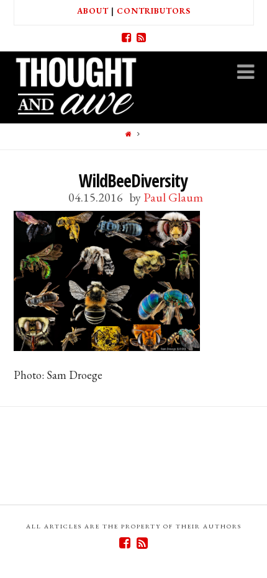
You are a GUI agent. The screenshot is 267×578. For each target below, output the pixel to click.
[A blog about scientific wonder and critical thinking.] (76, 84)
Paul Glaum (173, 197)
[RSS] (141, 38)
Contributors (154, 11)
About (93, 11)
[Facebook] (126, 38)
